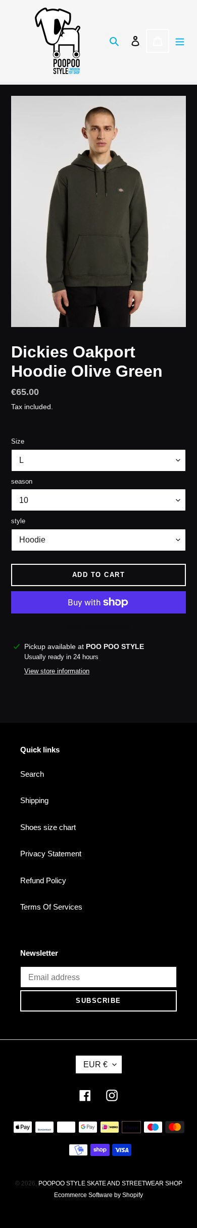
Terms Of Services (51, 906)
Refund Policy (43, 880)
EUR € (95, 1064)
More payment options (98, 626)
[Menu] (179, 41)
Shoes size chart (48, 827)
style (18, 521)
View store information (56, 671)
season (21, 481)
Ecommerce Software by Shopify (98, 1195)
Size (17, 441)
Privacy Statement (50, 853)
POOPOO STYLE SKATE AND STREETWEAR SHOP (110, 1183)
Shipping (34, 800)
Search (32, 774)
